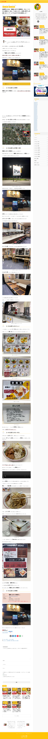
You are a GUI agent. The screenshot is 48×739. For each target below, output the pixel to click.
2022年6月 (35, 122)
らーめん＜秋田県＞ (11, 639)
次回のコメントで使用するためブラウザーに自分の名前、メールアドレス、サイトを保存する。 (16, 673)
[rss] (42, 21)
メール (4, 664)
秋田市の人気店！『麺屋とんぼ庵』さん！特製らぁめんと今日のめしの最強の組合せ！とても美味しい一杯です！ (16, 710)
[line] (20, 636)
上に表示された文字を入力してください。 (9, 676)
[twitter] (11, 636)
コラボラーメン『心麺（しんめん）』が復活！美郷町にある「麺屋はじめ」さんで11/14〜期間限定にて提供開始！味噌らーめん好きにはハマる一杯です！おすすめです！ (26, 698)
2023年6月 (35, 109)
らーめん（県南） (5, 639)
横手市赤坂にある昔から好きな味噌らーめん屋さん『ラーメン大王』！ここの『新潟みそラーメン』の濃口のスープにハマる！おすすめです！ (43, 30)
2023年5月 (35, 110)
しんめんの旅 (3, 1)
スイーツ (35, 139)
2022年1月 (35, 128)
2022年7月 (35, 121)
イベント (35, 137)
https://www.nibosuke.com (13, 596)
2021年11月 (35, 130)
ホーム (17, 733)
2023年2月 (35, 113)
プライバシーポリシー (22, 733)
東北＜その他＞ (36, 162)
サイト (4, 668)
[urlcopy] (22, 636)
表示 (7, 83)
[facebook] (13, 636)
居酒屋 (35, 160)
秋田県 (12, 640)
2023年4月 (35, 111)
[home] (44, 21)
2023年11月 (36, 103)
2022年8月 (35, 120)
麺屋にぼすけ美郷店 (15, 640)
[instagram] (40, 21)
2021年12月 (35, 129)
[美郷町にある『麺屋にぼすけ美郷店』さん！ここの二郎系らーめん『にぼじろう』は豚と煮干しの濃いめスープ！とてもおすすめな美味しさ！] (15, 636)
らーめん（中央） (37, 141)
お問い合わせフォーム (29, 733)
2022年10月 (36, 118)
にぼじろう (4, 640)
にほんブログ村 (5, 632)
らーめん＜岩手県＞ (37, 152)
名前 (4, 660)
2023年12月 (36, 102)
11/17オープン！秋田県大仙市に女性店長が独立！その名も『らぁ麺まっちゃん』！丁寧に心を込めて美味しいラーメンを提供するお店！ (43, 41)
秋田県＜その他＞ (37, 164)
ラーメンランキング (5, 631)
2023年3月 (35, 112)
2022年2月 (35, 127)
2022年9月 (35, 119)
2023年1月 (35, 114)
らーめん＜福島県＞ (37, 154)
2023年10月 (36, 104)
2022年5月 (35, 123)
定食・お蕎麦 (36, 158)
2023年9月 (35, 105)
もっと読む (17, 715)
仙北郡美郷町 (8, 640)
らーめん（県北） (37, 143)
